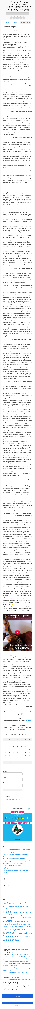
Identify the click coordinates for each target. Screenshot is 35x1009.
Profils (5, 927)
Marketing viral (9, 917)
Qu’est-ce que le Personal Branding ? (19, 954)
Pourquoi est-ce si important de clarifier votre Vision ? (17, 959)
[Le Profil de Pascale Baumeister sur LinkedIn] (10, 800)
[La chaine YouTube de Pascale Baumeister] (17, 800)
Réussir (18, 930)
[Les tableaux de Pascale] (7, 800)
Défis (5, 908)
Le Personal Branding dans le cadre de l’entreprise (16, 849)
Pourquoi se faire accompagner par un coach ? (15, 863)
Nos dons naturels (17, 952)
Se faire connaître (21, 933)
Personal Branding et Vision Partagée (13, 865)
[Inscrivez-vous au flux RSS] (13, 800)
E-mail (5, 783)
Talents (16, 940)
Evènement (15, 912)
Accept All (17, 996)
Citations (5, 903)
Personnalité (14, 924)
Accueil (7, 22)
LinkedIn (28, 720)
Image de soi (24, 912)
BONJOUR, (15, 22)
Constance (11, 906)
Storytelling (27, 936)
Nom (4, 777)
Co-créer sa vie (14, 903)
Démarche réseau (15, 909)
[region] (17, 994)
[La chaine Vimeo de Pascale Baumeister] (20, 800)
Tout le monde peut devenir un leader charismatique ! (17, 860)
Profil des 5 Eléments (25, 924)
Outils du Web (19, 917)
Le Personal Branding (18, 2)
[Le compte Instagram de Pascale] (23, 800)
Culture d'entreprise (21, 906)
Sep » (25, 762)
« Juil (9, 762)
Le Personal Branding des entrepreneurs (14, 858)
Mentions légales (20, 729)
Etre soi (7, 911)
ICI (31, 612)
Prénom (5, 771)
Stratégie (8, 940)
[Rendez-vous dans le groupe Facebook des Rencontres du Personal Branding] (4, 800)
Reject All (17, 1005)
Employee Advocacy (27, 908)
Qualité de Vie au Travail (16, 927)
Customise (17, 1000)
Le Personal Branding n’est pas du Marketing (15, 861)
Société (21, 936)
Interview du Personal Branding (12, 915)
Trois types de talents (23, 949)
